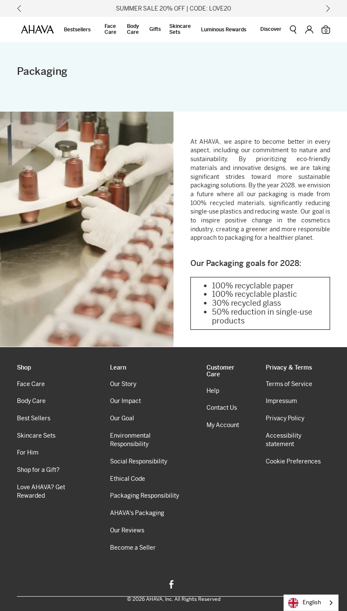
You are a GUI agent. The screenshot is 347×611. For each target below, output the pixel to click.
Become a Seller (133, 547)
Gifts (155, 29)
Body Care (133, 29)
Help (213, 391)
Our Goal (122, 418)
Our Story (123, 384)
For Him (28, 452)
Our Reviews (127, 530)
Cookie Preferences (293, 461)
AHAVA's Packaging (137, 513)
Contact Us (222, 407)
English (312, 602)
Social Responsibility (138, 461)
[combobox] (311, 603)
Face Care (110, 29)
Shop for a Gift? (38, 470)
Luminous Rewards (223, 29)
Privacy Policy (285, 418)
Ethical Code (127, 478)
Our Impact (125, 401)
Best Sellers (33, 418)
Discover (270, 29)
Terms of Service (289, 384)
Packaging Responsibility (144, 495)
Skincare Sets (180, 29)
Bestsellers (77, 29)
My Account (223, 425)
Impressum (281, 401)
